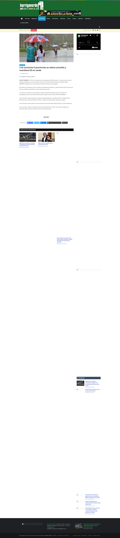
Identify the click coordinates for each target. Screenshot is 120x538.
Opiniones (62, 18)
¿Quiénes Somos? (77, 535)
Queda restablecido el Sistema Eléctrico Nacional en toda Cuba (93, 503)
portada (47, 117)
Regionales (34, 18)
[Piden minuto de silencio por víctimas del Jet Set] (46, 137)
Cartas (69, 18)
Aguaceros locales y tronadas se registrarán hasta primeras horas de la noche (27, 144)
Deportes (80, 18)
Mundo (48, 18)
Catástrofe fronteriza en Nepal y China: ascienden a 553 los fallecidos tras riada (92, 496)
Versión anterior (96, 535)
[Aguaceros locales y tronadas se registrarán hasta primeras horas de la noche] (27, 137)
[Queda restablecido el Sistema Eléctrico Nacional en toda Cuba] (80, 503)
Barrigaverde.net (51, 524)
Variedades (87, 18)
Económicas (55, 18)
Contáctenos (84, 535)
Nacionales (42, 18)
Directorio (90, 535)
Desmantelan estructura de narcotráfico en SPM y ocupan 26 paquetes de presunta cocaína (64, 240)
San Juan (27, 18)
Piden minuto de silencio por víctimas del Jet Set (45, 143)
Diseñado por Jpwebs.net (63, 535)
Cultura (74, 18)
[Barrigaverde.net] (31, 5)
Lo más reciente (24, 22)
